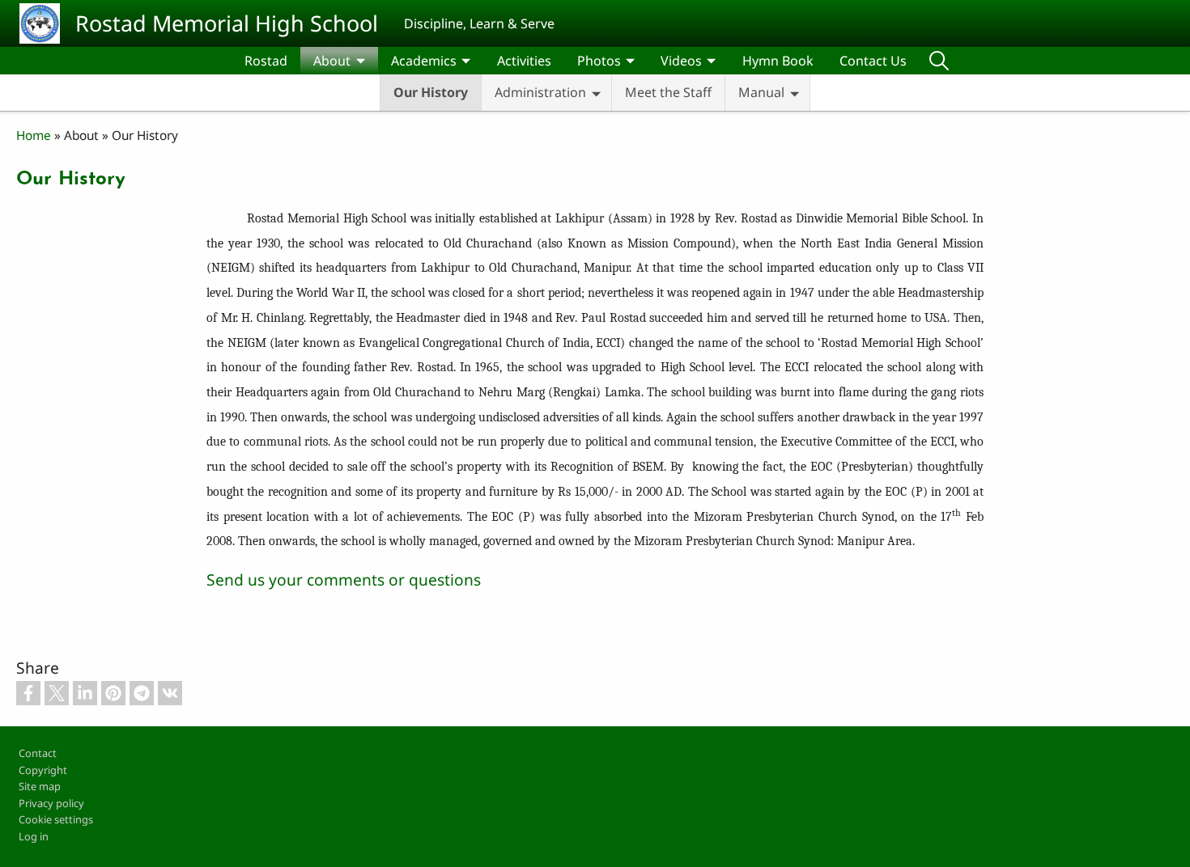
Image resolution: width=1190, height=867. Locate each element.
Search (939, 60)
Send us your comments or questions (343, 579)
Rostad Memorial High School (226, 23)
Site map (40, 786)
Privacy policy (51, 803)
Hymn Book (778, 61)
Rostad (265, 61)
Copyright (43, 770)
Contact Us (873, 61)
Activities (524, 61)
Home (33, 135)
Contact (38, 753)
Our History (430, 92)
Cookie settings (56, 819)
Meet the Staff (668, 92)
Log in (34, 836)
